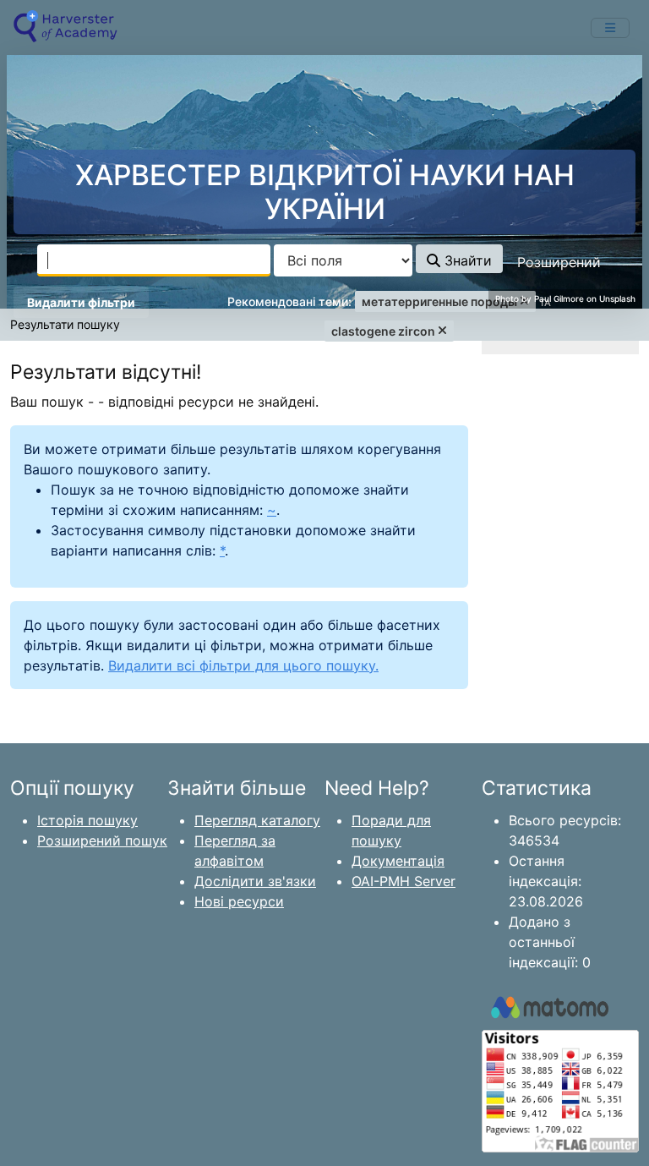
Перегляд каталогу (257, 820)
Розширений (559, 262)
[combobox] (153, 260)
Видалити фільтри (81, 302)
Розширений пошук (102, 840)
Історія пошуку (87, 820)
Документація (398, 860)
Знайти (466, 260)
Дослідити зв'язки (255, 881)
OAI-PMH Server (403, 881)
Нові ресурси (239, 901)
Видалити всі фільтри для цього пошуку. (243, 665)
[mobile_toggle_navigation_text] (610, 28)
